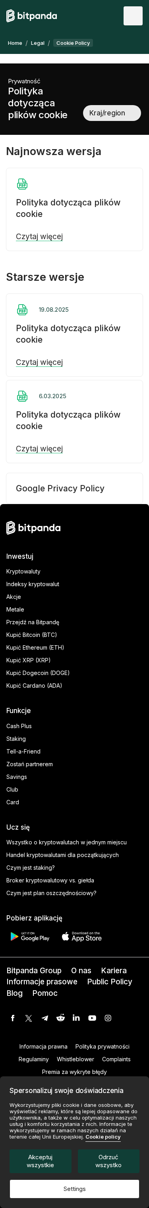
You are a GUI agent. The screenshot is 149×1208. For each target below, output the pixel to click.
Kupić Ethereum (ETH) (35, 647)
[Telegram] (44, 1018)
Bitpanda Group (34, 970)
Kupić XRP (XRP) (28, 660)
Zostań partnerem (29, 764)
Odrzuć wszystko (108, 1161)
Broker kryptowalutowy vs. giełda (50, 880)
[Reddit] (60, 1018)
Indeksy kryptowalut (32, 584)
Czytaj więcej (39, 236)
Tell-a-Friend (23, 751)
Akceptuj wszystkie (40, 1161)
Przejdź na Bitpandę (32, 622)
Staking (16, 738)
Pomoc (45, 993)
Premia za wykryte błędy (74, 1071)
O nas (81, 970)
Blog (14, 993)
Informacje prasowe (41, 981)
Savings (16, 776)
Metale (15, 609)
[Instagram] (108, 1018)
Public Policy (109, 981)
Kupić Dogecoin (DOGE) (38, 672)
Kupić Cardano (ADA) (34, 685)
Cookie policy (103, 1136)
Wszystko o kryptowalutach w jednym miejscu (66, 842)
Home (15, 43)
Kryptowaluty (23, 571)
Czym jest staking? (30, 867)
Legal (38, 43)
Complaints (116, 1059)
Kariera (114, 970)
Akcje (13, 596)
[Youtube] (92, 1018)
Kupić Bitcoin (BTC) (31, 634)
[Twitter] (28, 1018)
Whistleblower (75, 1059)
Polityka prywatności (102, 1046)
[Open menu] (133, 15)
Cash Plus (19, 726)
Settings (75, 1189)
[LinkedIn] (76, 1018)
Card (12, 802)
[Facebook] (12, 1018)
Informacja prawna (43, 1046)
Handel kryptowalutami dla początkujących (62, 854)
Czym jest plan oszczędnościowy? (51, 893)
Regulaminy (34, 1059)
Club (12, 789)
